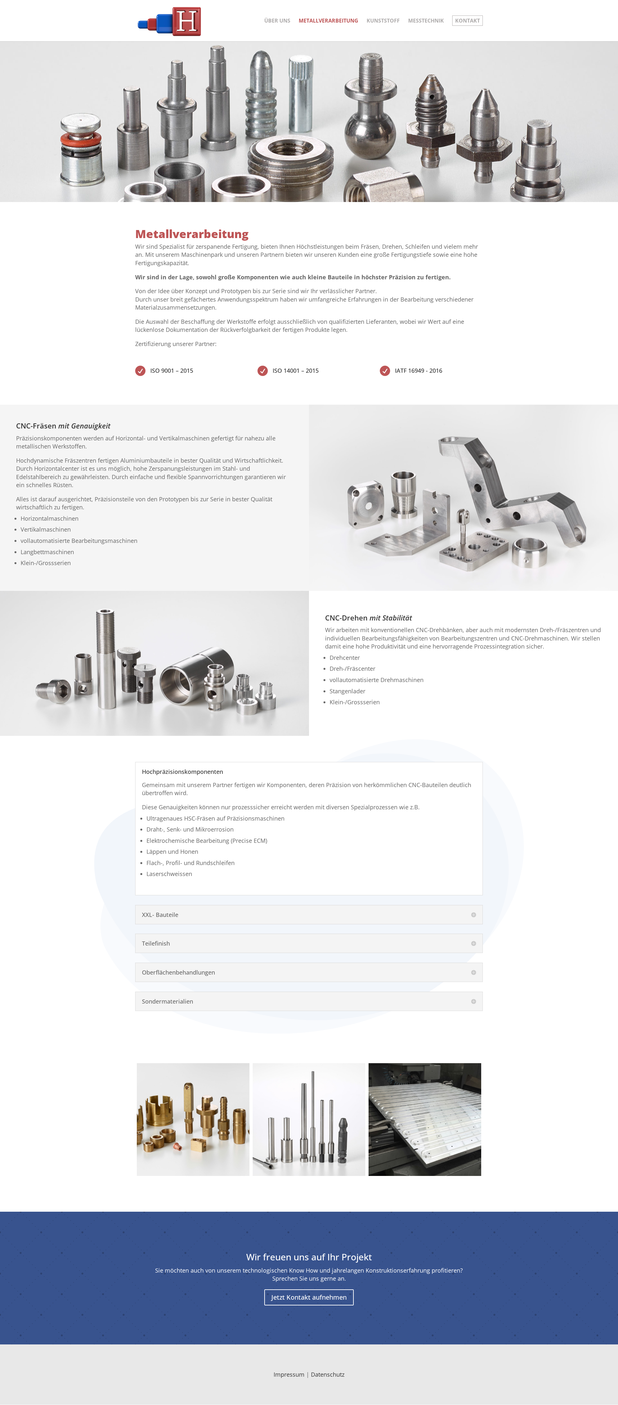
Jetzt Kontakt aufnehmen (309, 1297)
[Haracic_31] (425, 1119)
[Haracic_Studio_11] (309, 1119)
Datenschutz (327, 1374)
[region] (309, 121)
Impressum (289, 1374)
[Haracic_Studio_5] (193, 1119)
